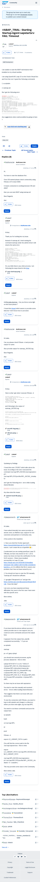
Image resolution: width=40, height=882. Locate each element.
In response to (21, 225)
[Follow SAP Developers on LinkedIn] (25, 856)
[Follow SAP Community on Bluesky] (18, 856)
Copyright (10, 867)
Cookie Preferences (10, 877)
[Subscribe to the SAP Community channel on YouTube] (21, 856)
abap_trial (5, 140)
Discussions (7, 7)
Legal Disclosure (30, 867)
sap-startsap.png (13, 271)
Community (13, 2)
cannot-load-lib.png (13, 496)
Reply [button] (34, 146)
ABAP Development (8, 62)
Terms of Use (30, 862)
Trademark (10, 872)
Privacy (10, 862)
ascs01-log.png (13, 428)
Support (30, 872)
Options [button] (36, 40)
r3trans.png (11, 433)
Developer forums (26, 14)
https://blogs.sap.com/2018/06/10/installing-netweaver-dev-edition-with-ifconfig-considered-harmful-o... (20, 565)
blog (27, 268)
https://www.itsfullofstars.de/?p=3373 (16, 545)
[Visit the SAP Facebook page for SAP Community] (15, 856)
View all (4, 847)
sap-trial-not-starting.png (17, 126)
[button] (3, 52)
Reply (7, 211)
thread (13, 308)
